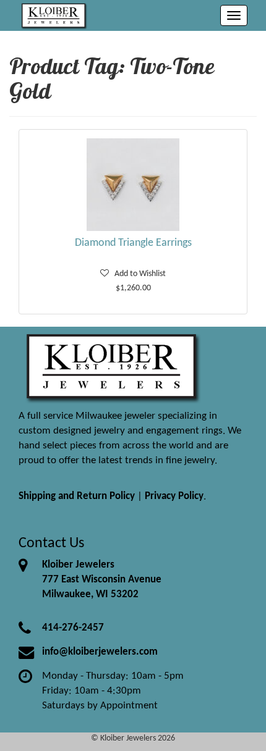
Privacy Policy (174, 496)
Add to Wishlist (137, 274)
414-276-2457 (73, 628)
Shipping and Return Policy (77, 496)
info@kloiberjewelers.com (100, 652)
